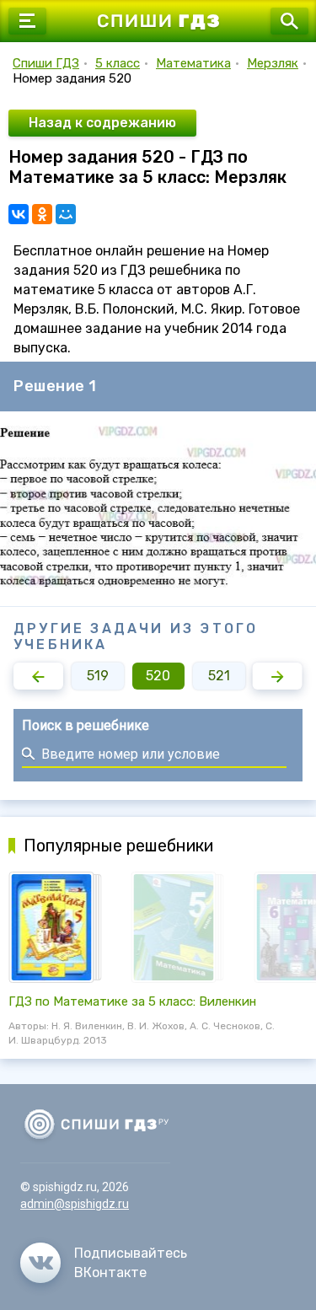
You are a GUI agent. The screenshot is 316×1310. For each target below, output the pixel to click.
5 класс (117, 63)
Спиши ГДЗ (46, 63)
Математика (193, 63)
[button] (38, 676)
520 (158, 676)
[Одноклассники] (42, 214)
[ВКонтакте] (18, 214)
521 (219, 676)
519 (98, 676)
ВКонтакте (110, 1272)
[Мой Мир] (66, 214)
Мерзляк (272, 63)
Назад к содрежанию (102, 123)
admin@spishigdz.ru (74, 1204)
